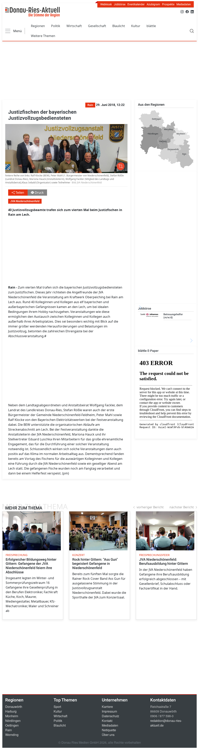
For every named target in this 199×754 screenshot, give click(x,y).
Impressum (109, 711)
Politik (55, 26)
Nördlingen (13, 720)
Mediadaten (183, 4)
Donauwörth (13, 706)
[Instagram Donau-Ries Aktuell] (182, 11)
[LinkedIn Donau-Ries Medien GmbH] (192, 11)
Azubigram (153, 4)
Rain (8, 730)
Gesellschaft (97, 26)
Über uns (108, 734)
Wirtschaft (74, 26)
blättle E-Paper (148, 351)
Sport (57, 706)
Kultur (135, 26)
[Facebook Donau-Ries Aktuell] (187, 11)
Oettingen (12, 725)
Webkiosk (106, 4)
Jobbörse (119, 4)
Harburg (11, 711)
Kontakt (107, 720)
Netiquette (109, 730)
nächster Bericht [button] (181, 507)
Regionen (38, 26)
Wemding (11, 734)
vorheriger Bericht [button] (150, 507)
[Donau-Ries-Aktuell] (32, 12)
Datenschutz (110, 716)
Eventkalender (136, 4)
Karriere (107, 706)
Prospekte (168, 4)
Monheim (11, 716)
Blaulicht (118, 26)
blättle (151, 26)
